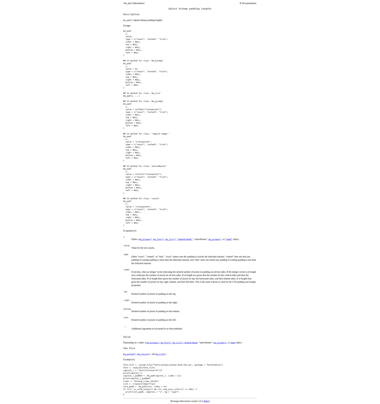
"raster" (228, 239)
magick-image (191, 342)
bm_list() (170, 239)
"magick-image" (185, 239)
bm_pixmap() (215, 239)
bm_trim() (161, 354)
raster (232, 342)
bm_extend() (129, 354)
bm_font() (158, 239)
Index (206, 401)
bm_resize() (144, 354)
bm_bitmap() (145, 239)
